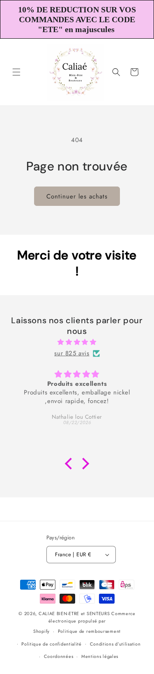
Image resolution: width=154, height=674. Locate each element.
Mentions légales (99, 656)
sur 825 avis (71, 353)
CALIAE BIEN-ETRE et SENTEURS (74, 613)
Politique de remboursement (89, 631)
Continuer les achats (77, 196)
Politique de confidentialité (51, 644)
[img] (77, 342)
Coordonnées (59, 656)
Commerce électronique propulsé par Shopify (84, 622)
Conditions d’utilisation (115, 644)
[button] (16, 72)
